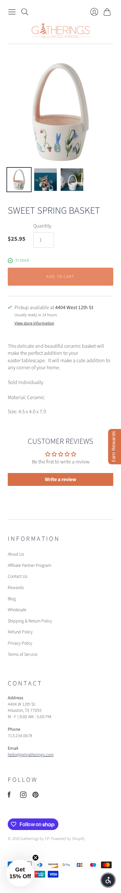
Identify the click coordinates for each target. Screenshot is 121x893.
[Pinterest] (35, 796)
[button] (20, 873)
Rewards (16, 588)
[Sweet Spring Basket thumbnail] (19, 179)
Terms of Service (22, 654)
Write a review (60, 479)
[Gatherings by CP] (61, 31)
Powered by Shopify (68, 839)
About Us (16, 554)
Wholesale (17, 610)
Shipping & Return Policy (30, 621)
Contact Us (17, 576)
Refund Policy (20, 632)
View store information (34, 323)
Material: (17, 397)
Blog (12, 599)
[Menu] (12, 12)
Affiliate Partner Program (29, 565)
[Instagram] (23, 796)
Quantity (42, 225)
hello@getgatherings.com (31, 755)
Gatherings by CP (35, 839)
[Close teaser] (35, 857)
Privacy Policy (20, 643)
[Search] (25, 12)
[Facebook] (9, 796)
